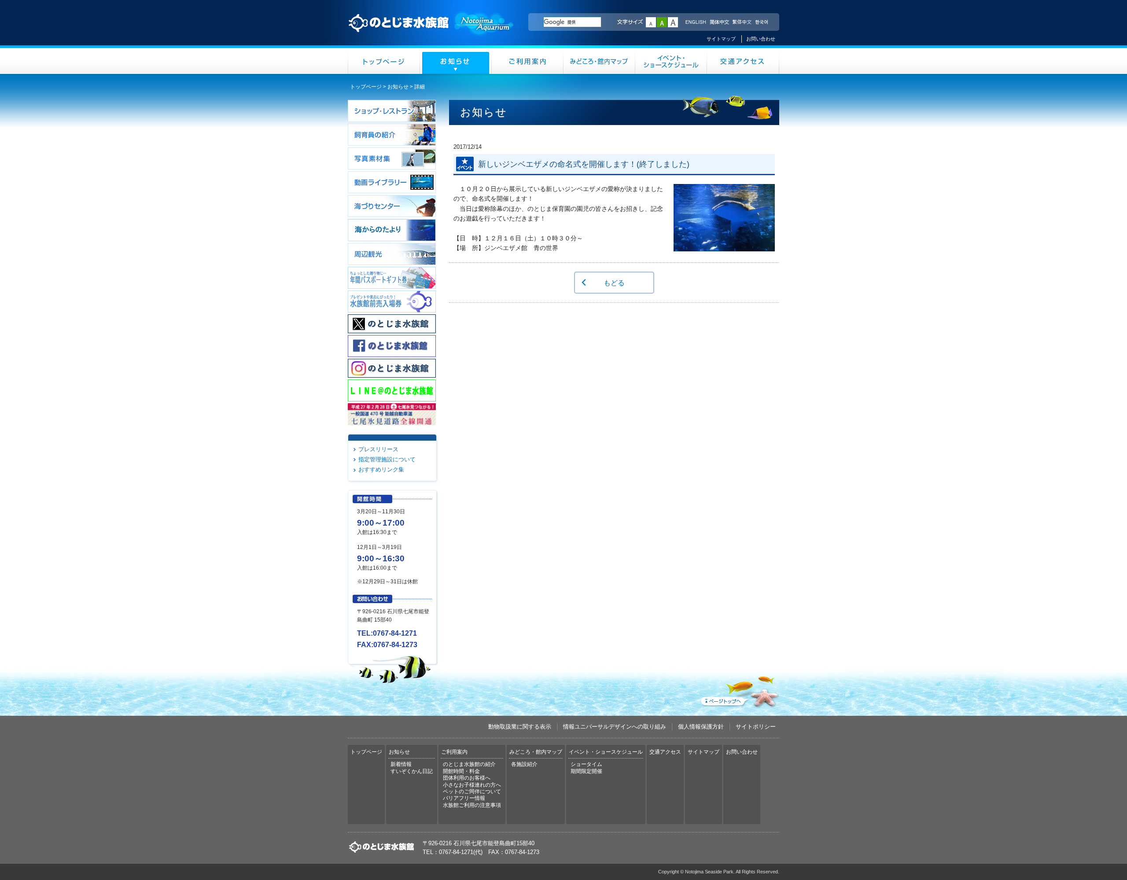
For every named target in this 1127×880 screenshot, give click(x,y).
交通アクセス (743, 61)
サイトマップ (721, 38)
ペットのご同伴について (472, 791)
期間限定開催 (586, 771)
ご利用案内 (528, 61)
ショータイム (586, 764)
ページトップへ (739, 690)
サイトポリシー (756, 726)
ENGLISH (695, 22)
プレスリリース (378, 449)
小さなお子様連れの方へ (472, 785)
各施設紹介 (524, 764)
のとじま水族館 (431, 31)
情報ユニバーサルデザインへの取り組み (614, 726)
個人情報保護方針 (701, 726)
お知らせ (456, 61)
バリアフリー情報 (464, 798)
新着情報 (401, 764)
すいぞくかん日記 (411, 771)
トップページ (384, 61)
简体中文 (719, 22)
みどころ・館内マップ (599, 61)
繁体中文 (742, 22)
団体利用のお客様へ (466, 778)
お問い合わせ (760, 38)
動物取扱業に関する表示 (519, 726)
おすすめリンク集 (381, 469)
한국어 (762, 22)
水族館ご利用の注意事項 (472, 805)
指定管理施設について (387, 459)
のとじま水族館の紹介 (469, 764)
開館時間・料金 (461, 771)
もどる (614, 283)
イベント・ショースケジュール (671, 61)
